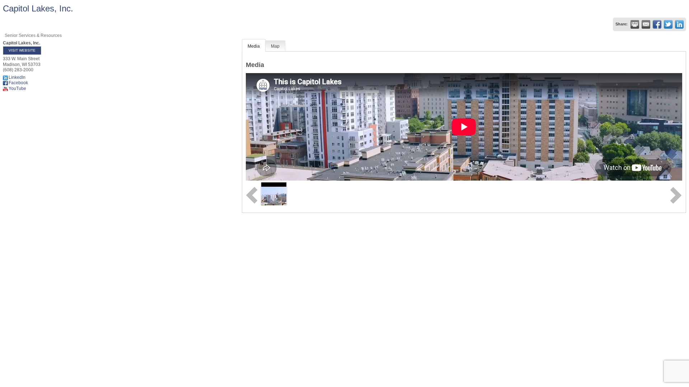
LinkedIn (17, 77)
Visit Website (22, 50)
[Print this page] (635, 24)
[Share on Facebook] (657, 24)
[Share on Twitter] (668, 24)
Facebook (18, 82)
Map (275, 46)
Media (254, 46)
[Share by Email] (646, 24)
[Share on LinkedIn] (679, 24)
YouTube (17, 88)
